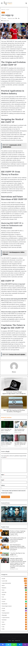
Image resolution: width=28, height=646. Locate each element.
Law (3, 596)
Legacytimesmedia (6, 583)
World (7, 9)
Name (2, 474)
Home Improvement (7, 606)
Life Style (4, 592)
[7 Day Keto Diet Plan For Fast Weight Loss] (5, 554)
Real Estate (4, 603)
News (3, 585)
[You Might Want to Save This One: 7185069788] (21, 438)
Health (3, 594)
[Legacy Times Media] (8, 3)
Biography (4, 615)
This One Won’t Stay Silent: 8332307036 (19, 430)
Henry (4, 18)
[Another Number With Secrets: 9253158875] (7, 438)
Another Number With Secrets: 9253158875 (6, 443)
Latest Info (4, 580)
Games (3, 610)
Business (4, 587)
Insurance (4, 619)
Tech (3, 590)
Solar (3, 628)
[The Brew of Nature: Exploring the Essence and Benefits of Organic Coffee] (5, 533)
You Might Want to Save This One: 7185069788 (20, 443)
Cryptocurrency (5, 617)
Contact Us (17, 640)
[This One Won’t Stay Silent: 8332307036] (21, 424)
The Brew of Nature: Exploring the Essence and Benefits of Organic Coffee (17, 532)
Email (2, 479)
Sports (3, 624)
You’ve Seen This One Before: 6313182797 (6, 430)
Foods (3, 608)
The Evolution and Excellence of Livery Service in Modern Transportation (18, 539)
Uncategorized (5, 612)
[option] (14, 514)
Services (4, 599)
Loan (3, 626)
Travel (3, 601)
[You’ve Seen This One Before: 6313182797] (7, 424)
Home (3, 9)
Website (3, 485)
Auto (3, 622)
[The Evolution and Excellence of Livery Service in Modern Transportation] (5, 540)
